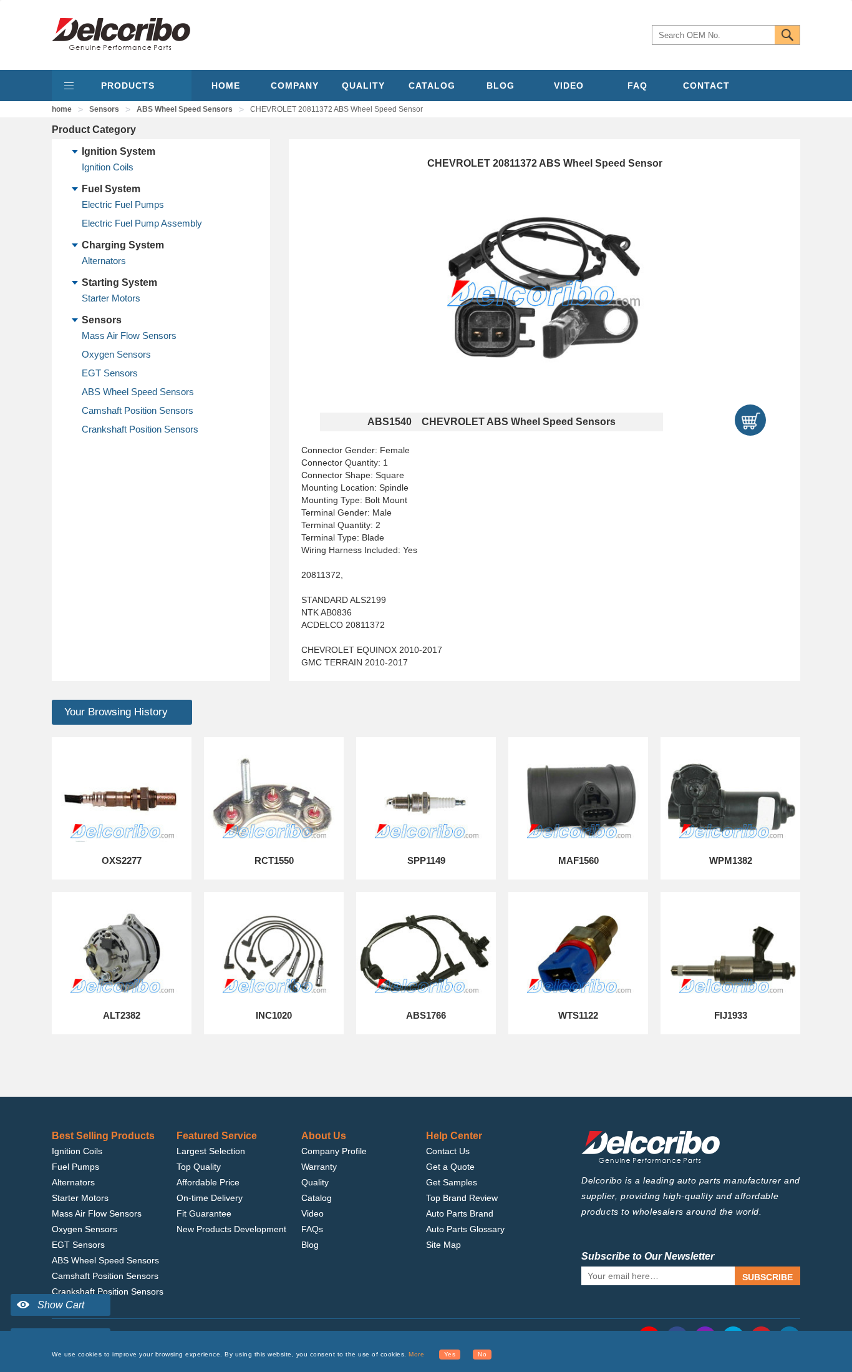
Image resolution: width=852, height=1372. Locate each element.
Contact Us (448, 1151)
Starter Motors (111, 298)
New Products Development (231, 1229)
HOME (225, 86)
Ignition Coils (107, 167)
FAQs (312, 1229)
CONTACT (706, 86)
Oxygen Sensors (116, 354)
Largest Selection (211, 1151)
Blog (310, 1245)
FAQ (637, 86)
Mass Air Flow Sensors (129, 335)
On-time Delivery (210, 1198)
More (416, 1354)
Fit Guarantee (204, 1213)
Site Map (443, 1245)
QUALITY (363, 86)
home (62, 109)
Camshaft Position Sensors (137, 410)
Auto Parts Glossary (465, 1229)
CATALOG (432, 86)
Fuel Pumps (75, 1167)
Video (312, 1213)
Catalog (316, 1198)
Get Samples (451, 1182)
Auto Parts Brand (459, 1213)
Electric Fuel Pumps (123, 204)
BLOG (501, 86)
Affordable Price (208, 1182)
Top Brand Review (462, 1198)
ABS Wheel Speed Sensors (185, 109)
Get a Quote (450, 1167)
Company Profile (334, 1151)
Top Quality (199, 1167)
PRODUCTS (128, 86)
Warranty (319, 1167)
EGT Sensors (110, 373)
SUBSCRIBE (767, 1277)
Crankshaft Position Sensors (140, 429)
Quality (315, 1182)
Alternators (104, 260)
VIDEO (569, 86)
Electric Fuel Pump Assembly (142, 223)
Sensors (104, 109)
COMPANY (295, 86)
